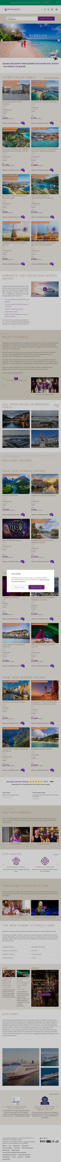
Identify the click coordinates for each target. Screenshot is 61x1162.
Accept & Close (36, 587)
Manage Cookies (19, 587)
